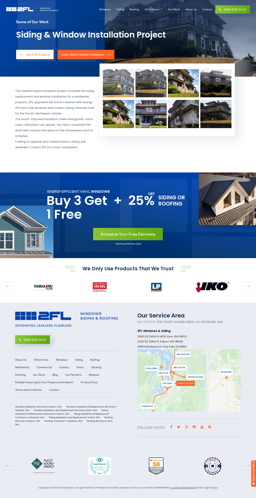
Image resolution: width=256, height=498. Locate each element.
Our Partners (73, 374)
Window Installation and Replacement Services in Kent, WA (65, 410)
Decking (96, 367)
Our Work (174, 9)
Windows (105, 9)
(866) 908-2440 (235, 9)
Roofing (134, 9)
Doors (80, 367)
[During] (183, 114)
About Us (191, 9)
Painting (20, 374)
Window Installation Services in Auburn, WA (38, 406)
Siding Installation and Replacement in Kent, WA (74, 417)
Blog (55, 374)
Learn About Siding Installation (83, 54)
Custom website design (183, 487)
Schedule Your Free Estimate (128, 234)
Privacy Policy (89, 382)
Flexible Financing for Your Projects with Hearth (44, 382)
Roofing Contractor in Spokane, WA (63, 420)
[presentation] (8, 286)
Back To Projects (38, 54)
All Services (152, 9)
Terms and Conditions (28, 389)
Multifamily (22, 367)
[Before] (183, 83)
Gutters (64, 367)
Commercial (44, 367)
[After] (118, 83)
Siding (120, 9)
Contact (207, 9)
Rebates (94, 374)
